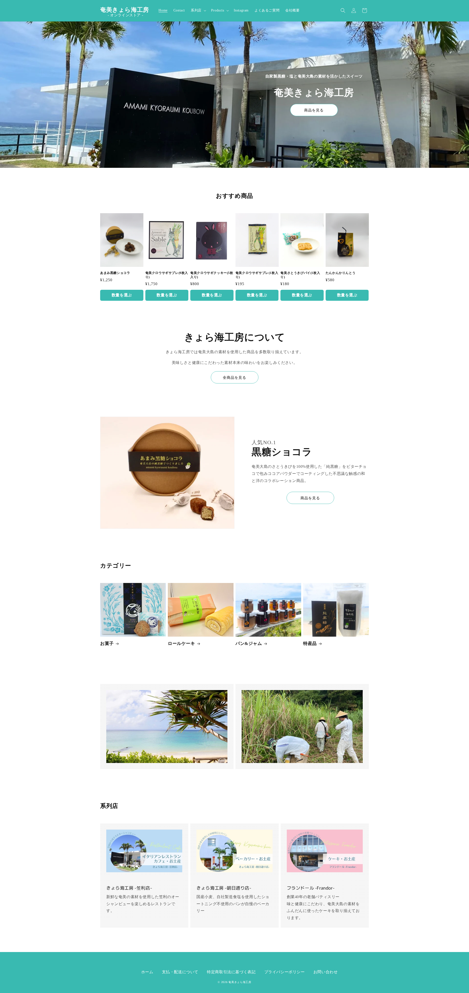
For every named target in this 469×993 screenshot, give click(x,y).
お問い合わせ (325, 972)
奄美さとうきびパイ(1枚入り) (300, 275)
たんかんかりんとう (340, 273)
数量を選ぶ (122, 295)
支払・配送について (180, 972)
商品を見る (314, 110)
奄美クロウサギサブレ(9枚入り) (166, 275)
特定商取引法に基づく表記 (231, 972)
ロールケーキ (181, 643)
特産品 (310, 643)
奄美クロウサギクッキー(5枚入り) (211, 275)
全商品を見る (234, 378)
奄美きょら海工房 (239, 982)
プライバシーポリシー (284, 972)
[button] (198, 10)
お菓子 (107, 643)
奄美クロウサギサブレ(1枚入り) (256, 275)
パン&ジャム (248, 643)
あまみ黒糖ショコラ (115, 273)
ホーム (147, 972)
